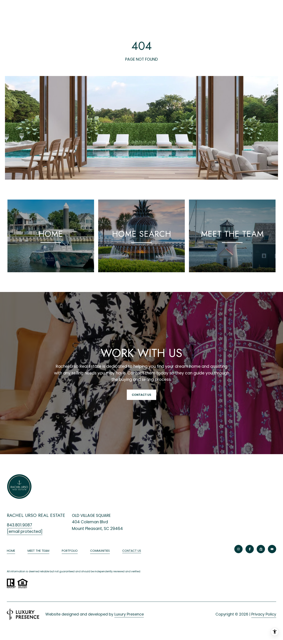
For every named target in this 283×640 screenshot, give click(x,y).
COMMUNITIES (100, 551)
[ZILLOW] (261, 549)
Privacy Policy (263, 614)
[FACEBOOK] (250, 549)
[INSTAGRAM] (238, 549)
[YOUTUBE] (272, 549)
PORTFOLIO (70, 551)
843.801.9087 (19, 525)
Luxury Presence (129, 614)
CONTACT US (131, 551)
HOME (11, 551)
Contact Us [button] (141, 395)
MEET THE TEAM (38, 551)
